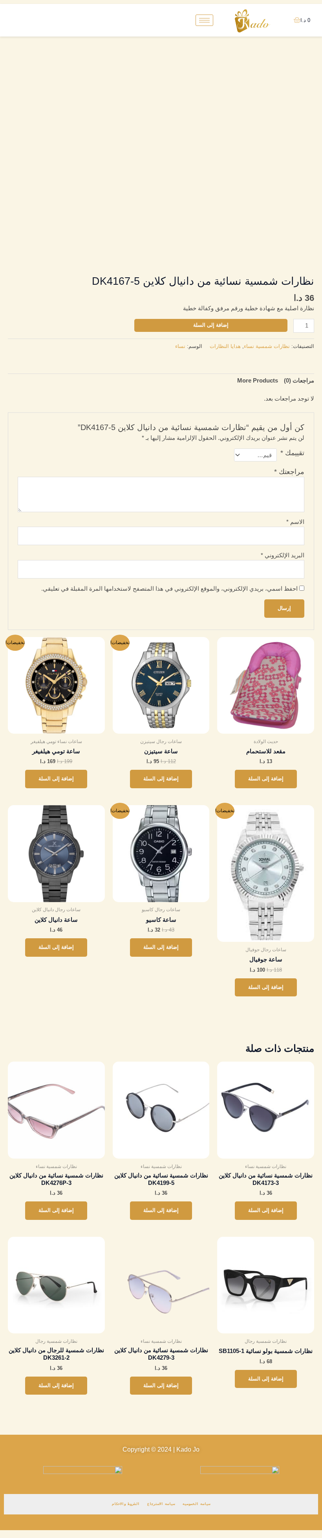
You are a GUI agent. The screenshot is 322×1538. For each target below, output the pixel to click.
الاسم (295, 522)
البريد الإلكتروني (282, 555)
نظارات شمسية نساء (267, 346)
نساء (180, 346)
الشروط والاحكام (125, 1504)
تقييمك (292, 453)
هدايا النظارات (225, 346)
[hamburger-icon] (204, 20)
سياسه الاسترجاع (161, 1504)
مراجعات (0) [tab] (299, 380)
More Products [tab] (257, 380)
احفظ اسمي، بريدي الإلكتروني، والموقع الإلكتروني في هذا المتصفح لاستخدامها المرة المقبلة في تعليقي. (169, 589)
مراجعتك (289, 472)
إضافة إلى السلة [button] (266, 779)
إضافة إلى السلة (211, 325)
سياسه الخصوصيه (196, 1504)
